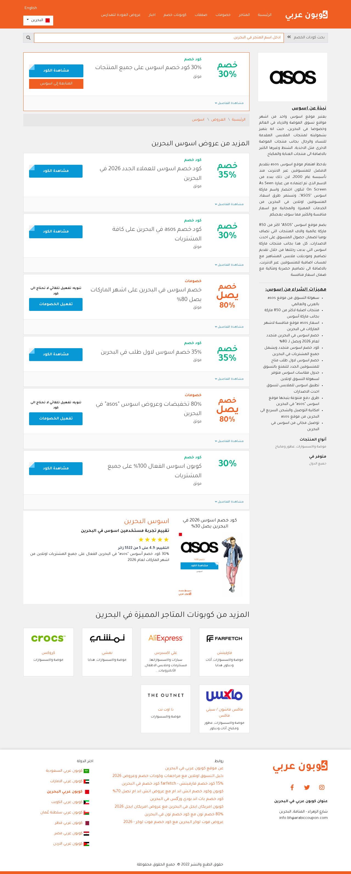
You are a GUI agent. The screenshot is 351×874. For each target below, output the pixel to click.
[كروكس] (48, 639)
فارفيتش (224, 653)
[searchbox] (159, 38)
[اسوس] (293, 78)
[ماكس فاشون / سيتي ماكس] (224, 695)
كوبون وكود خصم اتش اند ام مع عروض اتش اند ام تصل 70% (168, 792)
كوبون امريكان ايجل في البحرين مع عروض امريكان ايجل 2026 (169, 807)
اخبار (152, 15)
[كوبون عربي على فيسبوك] (292, 788)
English (31, 8)
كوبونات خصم (175, 15)
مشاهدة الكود (56, 71)
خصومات (223, 15)
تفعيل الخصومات (56, 304)
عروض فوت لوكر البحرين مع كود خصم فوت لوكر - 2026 (173, 822)
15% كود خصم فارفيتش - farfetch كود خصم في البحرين (172, 784)
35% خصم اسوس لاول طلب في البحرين (151, 353)
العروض (219, 120)
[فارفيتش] (224, 639)
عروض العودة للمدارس (121, 15)
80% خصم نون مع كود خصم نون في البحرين (184, 815)
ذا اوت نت (166, 710)
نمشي (107, 653)
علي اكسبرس (165, 653)
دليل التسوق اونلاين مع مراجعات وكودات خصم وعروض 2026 (167, 776)
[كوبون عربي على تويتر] (307, 788)
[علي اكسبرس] (166, 639)
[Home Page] (300, 767)
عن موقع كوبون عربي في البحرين (194, 769)
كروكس (48, 653)
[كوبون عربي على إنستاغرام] (322, 788)
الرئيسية (264, 15)
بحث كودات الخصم (308, 38)
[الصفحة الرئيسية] (306, 16)
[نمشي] (107, 639)
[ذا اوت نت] (166, 695)
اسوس (198, 120)
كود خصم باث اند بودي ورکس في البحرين (186, 799)
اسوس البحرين (146, 522)
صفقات (201, 15)
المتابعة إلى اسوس (56, 84)
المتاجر (244, 15)
